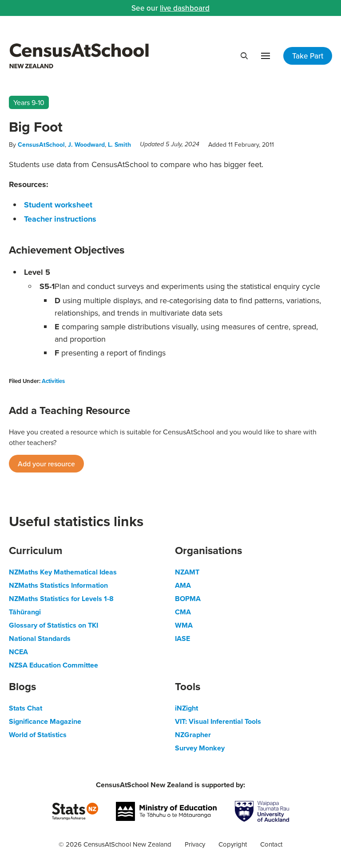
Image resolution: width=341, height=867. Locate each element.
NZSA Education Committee (53, 665)
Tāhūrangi (25, 612)
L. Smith (119, 144)
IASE (182, 638)
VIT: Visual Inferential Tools (218, 721)
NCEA (18, 652)
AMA (183, 585)
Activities (53, 381)
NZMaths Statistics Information (58, 585)
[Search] (244, 56)
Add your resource (46, 464)
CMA (183, 612)
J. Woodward (86, 144)
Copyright (232, 844)
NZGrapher (193, 735)
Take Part (307, 56)
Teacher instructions (60, 219)
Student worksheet (58, 205)
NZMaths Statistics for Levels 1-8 (61, 599)
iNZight (186, 708)
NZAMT (187, 572)
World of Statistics (38, 735)
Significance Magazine (45, 721)
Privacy (195, 844)
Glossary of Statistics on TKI (53, 625)
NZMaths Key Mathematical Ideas (63, 572)
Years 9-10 (28, 102)
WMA (184, 625)
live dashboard (185, 8)
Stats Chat (25, 708)
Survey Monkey (200, 748)
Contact (271, 844)
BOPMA (188, 599)
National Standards (40, 638)
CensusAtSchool (41, 144)
